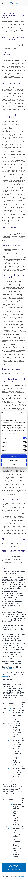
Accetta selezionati (14, 460)
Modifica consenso (8, 669)
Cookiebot (5, 676)
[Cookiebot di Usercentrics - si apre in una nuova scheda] (21, 412)
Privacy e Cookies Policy (22, 876)
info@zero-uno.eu (21, 47)
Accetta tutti (14, 456)
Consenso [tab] (4, 415)
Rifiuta (14, 464)
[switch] (25, 442)
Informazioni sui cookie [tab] (21, 415)
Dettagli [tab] (11, 415)
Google (10, 740)
